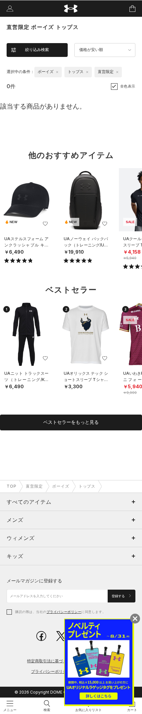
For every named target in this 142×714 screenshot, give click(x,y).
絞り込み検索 (37, 49)
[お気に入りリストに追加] (45, 223)
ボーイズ (60, 486)
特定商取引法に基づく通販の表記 (57, 660)
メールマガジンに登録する (34, 580)
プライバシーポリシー (64, 612)
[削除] (57, 72)
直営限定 (34, 486)
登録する (119, 596)
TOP (12, 486)
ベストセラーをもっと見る (71, 422)
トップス (87, 486)
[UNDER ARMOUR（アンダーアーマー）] (71, 9)
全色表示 (127, 86)
